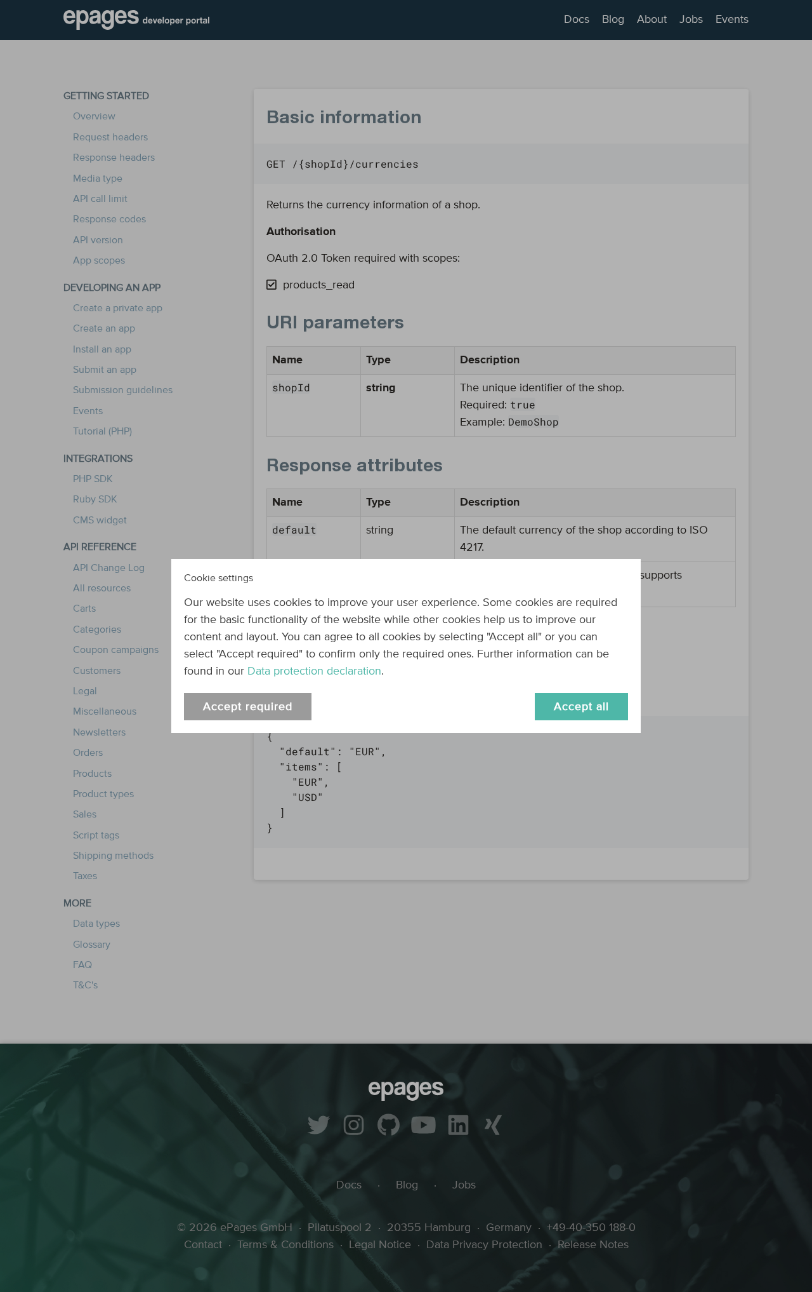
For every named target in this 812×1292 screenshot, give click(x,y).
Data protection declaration (314, 671)
